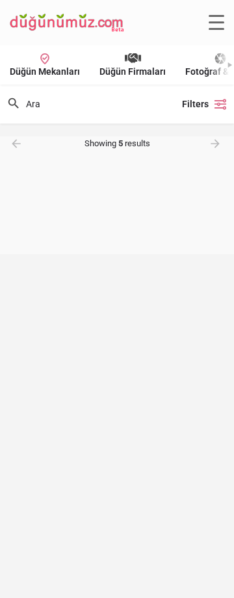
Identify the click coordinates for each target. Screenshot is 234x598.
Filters (195, 104)
